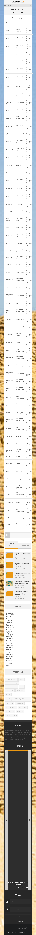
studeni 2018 (9, 626)
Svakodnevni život (11, 715)
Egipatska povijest (11, 687)
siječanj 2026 (9, 613)
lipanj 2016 (9, 642)
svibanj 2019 (9, 620)
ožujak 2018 (9, 633)
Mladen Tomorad (20, 557)
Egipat (21, 679)
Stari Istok (20, 711)
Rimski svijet (19, 703)
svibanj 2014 (9, 660)
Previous (6, 820)
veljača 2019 (9, 622)
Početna (8, 932)
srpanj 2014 (9, 656)
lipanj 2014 (9, 658)
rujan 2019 (9, 618)
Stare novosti (10, 711)
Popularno (24, 546)
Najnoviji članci (11, 544)
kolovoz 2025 (10, 615)
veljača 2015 (9, 653)
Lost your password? (18, 921)
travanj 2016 (9, 644)
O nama (28, 932)
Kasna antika (9, 690)
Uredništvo (22, 932)
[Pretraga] (28, 5)
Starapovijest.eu (14, 927)
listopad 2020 (10, 617)
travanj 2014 (9, 662)
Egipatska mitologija (12, 683)
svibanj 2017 (9, 636)
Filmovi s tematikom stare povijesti (22, 573)
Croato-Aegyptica (11, 679)
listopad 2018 (10, 627)
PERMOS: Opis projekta (17, 5)
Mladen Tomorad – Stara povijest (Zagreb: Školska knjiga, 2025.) (22, 582)
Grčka (22, 687)
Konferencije (20, 690)
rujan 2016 (9, 640)
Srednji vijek (22, 707)
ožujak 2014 (9, 664)
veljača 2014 (9, 665)
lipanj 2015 (9, 649)
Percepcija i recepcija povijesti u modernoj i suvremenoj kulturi (16, 699)
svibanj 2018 (9, 631)
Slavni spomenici (11, 707)
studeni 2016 (9, 638)
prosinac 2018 (10, 624)
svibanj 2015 (9, 651)
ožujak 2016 (9, 645)
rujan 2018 (9, 629)
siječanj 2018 (9, 635)
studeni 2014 (9, 654)
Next (29, 820)
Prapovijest (9, 703)
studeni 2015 (9, 647)
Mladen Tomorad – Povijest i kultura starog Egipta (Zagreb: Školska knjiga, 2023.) (21, 593)
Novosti (8, 694)
